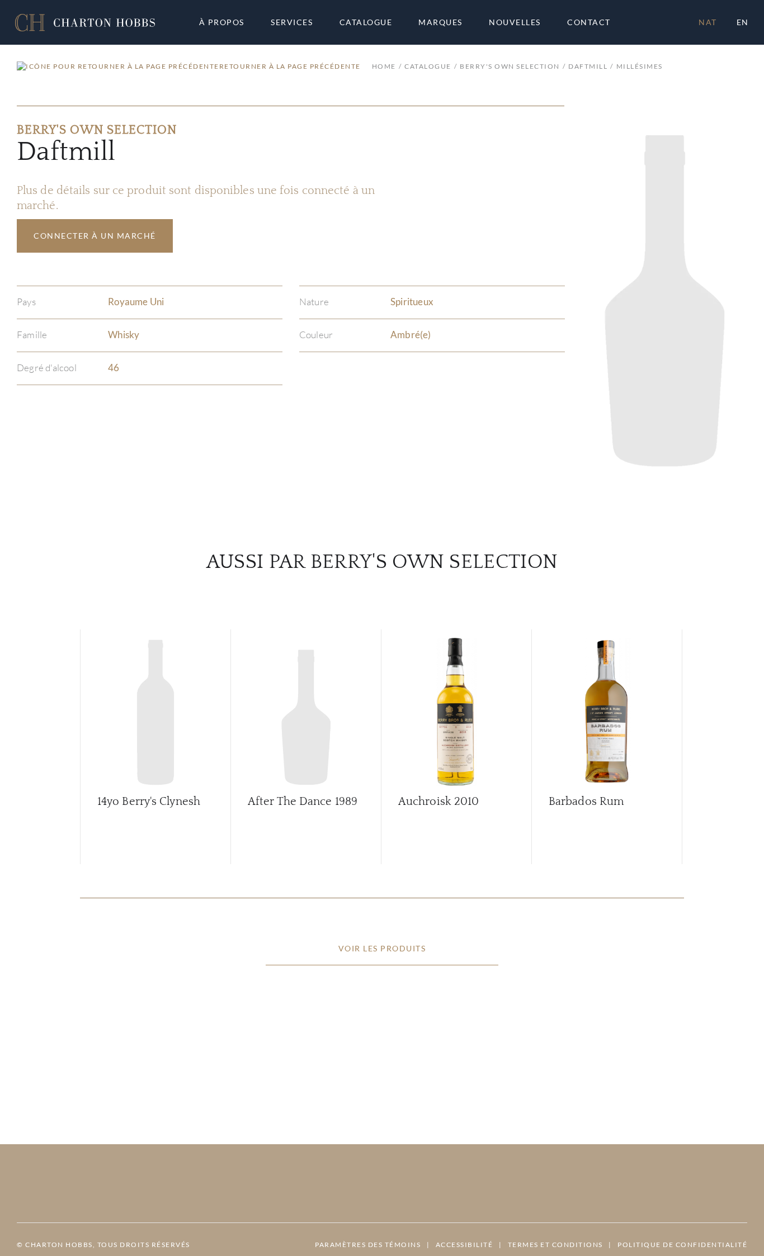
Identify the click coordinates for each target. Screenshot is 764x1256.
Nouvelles (515, 22)
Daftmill (587, 66)
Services (292, 22)
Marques (440, 22)
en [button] (743, 22)
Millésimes (639, 66)
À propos (221, 22)
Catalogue (366, 22)
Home (384, 66)
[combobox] (594, 22)
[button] (85, 22)
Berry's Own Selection (510, 66)
